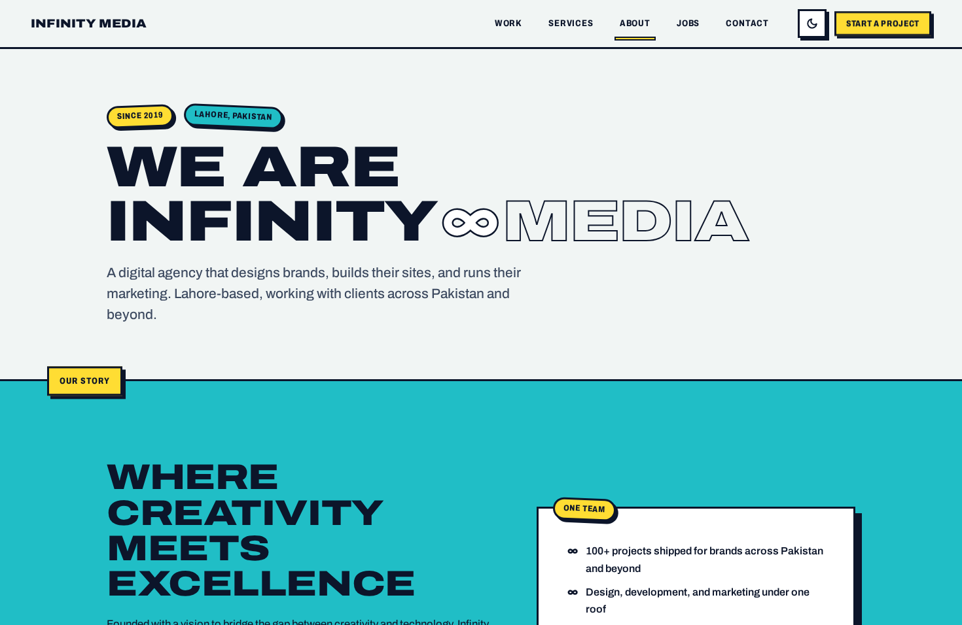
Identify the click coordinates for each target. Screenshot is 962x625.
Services (571, 23)
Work (508, 23)
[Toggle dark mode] (812, 23)
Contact (747, 23)
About (635, 23)
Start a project (882, 23)
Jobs (688, 23)
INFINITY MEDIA (89, 23)
